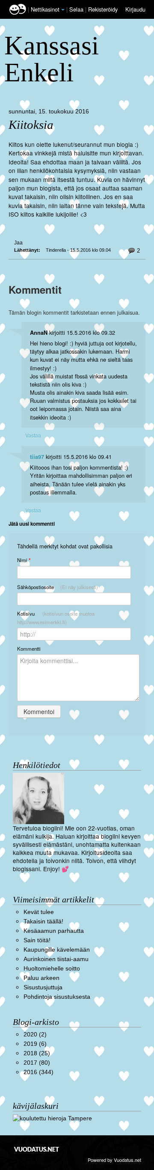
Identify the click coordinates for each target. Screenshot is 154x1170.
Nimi (23, 560)
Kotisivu (56, 617)
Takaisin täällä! (43, 921)
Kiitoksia (31, 125)
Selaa (77, 9)
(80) (37, 1063)
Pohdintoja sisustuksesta (57, 997)
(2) (35, 1034)
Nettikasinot (45, 9)
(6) (35, 1044)
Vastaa (33, 435)
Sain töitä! (37, 940)
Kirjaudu (135, 9)
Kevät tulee (39, 912)
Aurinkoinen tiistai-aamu (56, 959)
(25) (37, 1053)
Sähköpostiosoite (57, 587)
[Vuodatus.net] (37, 1149)
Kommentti (29, 648)
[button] (63, 10)
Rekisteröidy (103, 9)
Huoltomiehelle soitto (52, 968)
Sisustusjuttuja (43, 987)
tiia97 (37, 457)
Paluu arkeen (41, 978)
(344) (38, 1072)
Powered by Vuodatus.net (114, 1159)
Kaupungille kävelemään (57, 950)
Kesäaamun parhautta (54, 931)
